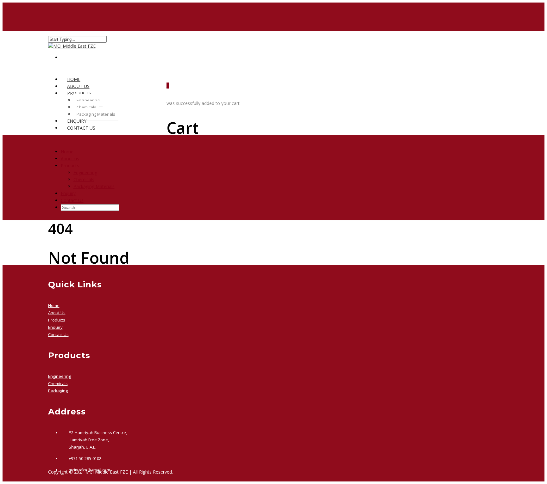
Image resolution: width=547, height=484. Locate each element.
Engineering (88, 100)
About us (70, 159)
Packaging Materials (96, 114)
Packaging (58, 391)
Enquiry (68, 193)
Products (56, 320)
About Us (57, 313)
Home (67, 152)
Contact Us (81, 128)
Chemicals (86, 107)
